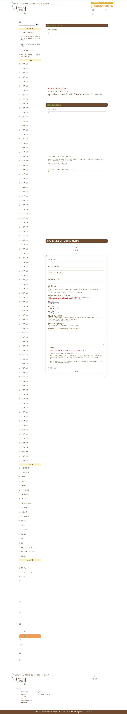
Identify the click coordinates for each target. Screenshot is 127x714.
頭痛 (22, 698)
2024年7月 (24, 174)
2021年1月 (24, 284)
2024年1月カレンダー (54, 25)
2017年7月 (24, 412)
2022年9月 (24, 231)
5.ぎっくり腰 (25, 490)
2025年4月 (24, 134)
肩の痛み (23, 694)
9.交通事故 (24, 508)
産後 (22, 543)
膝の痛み (23, 556)
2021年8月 (24, 271)
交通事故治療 (24, 692)
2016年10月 (25, 452)
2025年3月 (24, 139)
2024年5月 (24, 183)
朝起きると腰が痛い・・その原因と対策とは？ (30, 55)
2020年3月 (24, 297)
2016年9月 (24, 456)
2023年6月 (24, 218)
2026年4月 (24, 81)
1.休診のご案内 (25, 468)
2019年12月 (25, 306)
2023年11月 (25, 209)
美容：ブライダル (26, 547)
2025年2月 (24, 143)
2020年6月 (24, 293)
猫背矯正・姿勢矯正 (26, 700)
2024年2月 (24, 196)
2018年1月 (24, 386)
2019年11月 (25, 311)
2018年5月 (24, 368)
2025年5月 (24, 130)
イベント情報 (25, 516)
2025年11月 (25, 103)
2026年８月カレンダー (28, 50)
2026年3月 (24, 86)
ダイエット (24, 530)
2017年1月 (24, 438)
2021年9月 (24, 267)
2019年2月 (24, 333)
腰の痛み (23, 696)
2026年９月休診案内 (27, 32)
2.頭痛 (23, 477)
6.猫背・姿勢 (25, 494)
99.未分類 (24, 512)
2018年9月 (24, 350)
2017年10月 (25, 399)
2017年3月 (24, 430)
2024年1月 (24, 200)
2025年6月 (24, 125)
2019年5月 (24, 324)
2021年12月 (25, 258)
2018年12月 (25, 337)
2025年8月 (24, 117)
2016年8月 (24, 460)
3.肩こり (23, 481)
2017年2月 (24, 434)
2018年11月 (25, 341)
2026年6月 (24, 73)
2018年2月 (24, 381)
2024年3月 (24, 192)
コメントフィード (26, 572)
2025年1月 (24, 148)
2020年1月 (24, 302)
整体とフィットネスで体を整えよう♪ (30, 45)
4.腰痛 (23, 486)
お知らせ (23, 521)
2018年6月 (24, 363)
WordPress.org (25, 577)
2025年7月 (24, 121)
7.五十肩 (23, 499)
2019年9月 (24, 315)
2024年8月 (24, 170)
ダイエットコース (43, 692)
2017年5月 (24, 421)
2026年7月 (24, 68)
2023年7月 (24, 214)
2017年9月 (24, 403)
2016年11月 (25, 447)
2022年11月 (25, 227)
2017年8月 (24, 408)
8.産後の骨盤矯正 (26, 503)
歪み (22, 538)
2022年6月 (24, 240)
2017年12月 (25, 390)
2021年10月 (25, 262)
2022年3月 (24, 253)
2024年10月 (25, 161)
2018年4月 (24, 372)
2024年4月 (24, 187)
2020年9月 (24, 289)
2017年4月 (24, 425)
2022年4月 (24, 249)
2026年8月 (24, 64)
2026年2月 (24, 90)
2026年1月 (24, 95)
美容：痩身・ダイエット (28, 552)
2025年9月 (24, 112)
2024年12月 (25, 152)
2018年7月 (24, 359)
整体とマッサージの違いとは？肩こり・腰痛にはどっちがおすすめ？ (30, 38)
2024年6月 (24, 178)
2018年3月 (24, 377)
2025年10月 (25, 108)
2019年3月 (24, 328)
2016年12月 (25, 443)
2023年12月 (25, 205)
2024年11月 (25, 156)
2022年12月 (25, 222)
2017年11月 (25, 394)
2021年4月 (24, 280)
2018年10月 (25, 346)
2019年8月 (24, 319)
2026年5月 (24, 77)
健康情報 (23, 534)
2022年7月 (24, 236)
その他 (23, 525)
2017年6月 (24, 416)
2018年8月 (24, 355)
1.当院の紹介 (25, 472)
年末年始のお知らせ (54, 105)
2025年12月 (25, 99)
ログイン (23, 564)
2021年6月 (24, 275)
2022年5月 (24, 244)
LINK (91, 712)
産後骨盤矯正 (24, 702)
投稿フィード (25, 568)
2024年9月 (24, 165)
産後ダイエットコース (44, 694)
